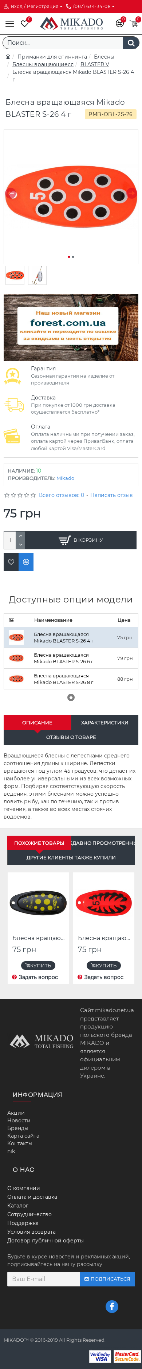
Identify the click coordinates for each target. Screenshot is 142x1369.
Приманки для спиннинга (52, 56)
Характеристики (105, 722)
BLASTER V (94, 64)
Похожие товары (39, 843)
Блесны (104, 56)
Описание (37, 722)
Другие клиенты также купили (71, 857)
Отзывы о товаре (71, 737)
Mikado (65, 478)
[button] (10, 193)
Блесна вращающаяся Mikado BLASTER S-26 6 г (63, 658)
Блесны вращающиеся (43, 64)
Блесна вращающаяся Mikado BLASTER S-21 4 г (39, 938)
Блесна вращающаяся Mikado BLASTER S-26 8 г (63, 679)
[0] (23, 23)
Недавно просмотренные (103, 843)
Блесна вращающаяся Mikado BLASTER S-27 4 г (105, 938)
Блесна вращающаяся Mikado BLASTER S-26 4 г (64, 637)
